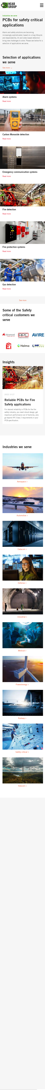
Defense (21, 583)
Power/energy (21, 685)
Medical (21, 651)
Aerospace (21, 482)
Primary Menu (42, 5)
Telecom (21, 786)
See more (6, 68)
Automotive (21, 516)
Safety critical (21, 752)
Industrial (21, 617)
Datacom (21, 549)
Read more (6, 101)
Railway (21, 718)
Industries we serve (9, 16)
